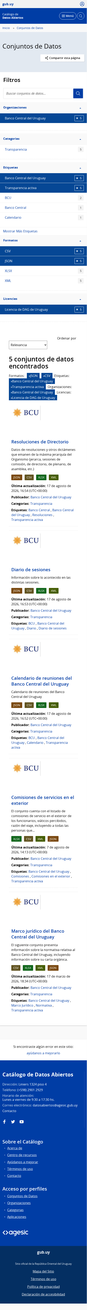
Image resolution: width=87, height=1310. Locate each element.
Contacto (14, 1175)
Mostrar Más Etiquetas (20, 231)
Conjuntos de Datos (30, 28)
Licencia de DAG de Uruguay (43, 309)
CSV (43, 251)
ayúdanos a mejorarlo (43, 1053)
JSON (43, 261)
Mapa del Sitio (43, 1271)
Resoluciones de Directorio (39, 442)
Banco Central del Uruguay (43, 118)
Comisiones (20, 876)
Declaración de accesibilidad (43, 1294)
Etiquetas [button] (10, 167)
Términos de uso (20, 1169)
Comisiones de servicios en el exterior (42, 800)
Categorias (15, 1210)
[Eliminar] (29, 376)
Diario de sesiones (30, 570)
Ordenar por (66, 338)
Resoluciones (42, 515)
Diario (31, 628)
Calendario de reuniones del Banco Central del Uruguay (41, 681)
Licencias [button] (10, 299)
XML (43, 280)
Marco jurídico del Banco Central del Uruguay (37, 934)
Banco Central (43, 207)
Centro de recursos (22, 1155)
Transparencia (43, 149)
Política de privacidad (43, 1286)
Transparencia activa (43, 188)
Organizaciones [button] (14, 107)
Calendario (43, 217)
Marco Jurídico (22, 1005)
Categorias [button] (11, 139)
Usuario (78, 93)
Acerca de (14, 1148)
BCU (43, 198)
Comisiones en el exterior (50, 876)
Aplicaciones (16, 1217)
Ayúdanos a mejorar (22, 1162)
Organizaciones (19, 1203)
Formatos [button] (10, 240)
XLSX (43, 271)
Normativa (44, 1005)
